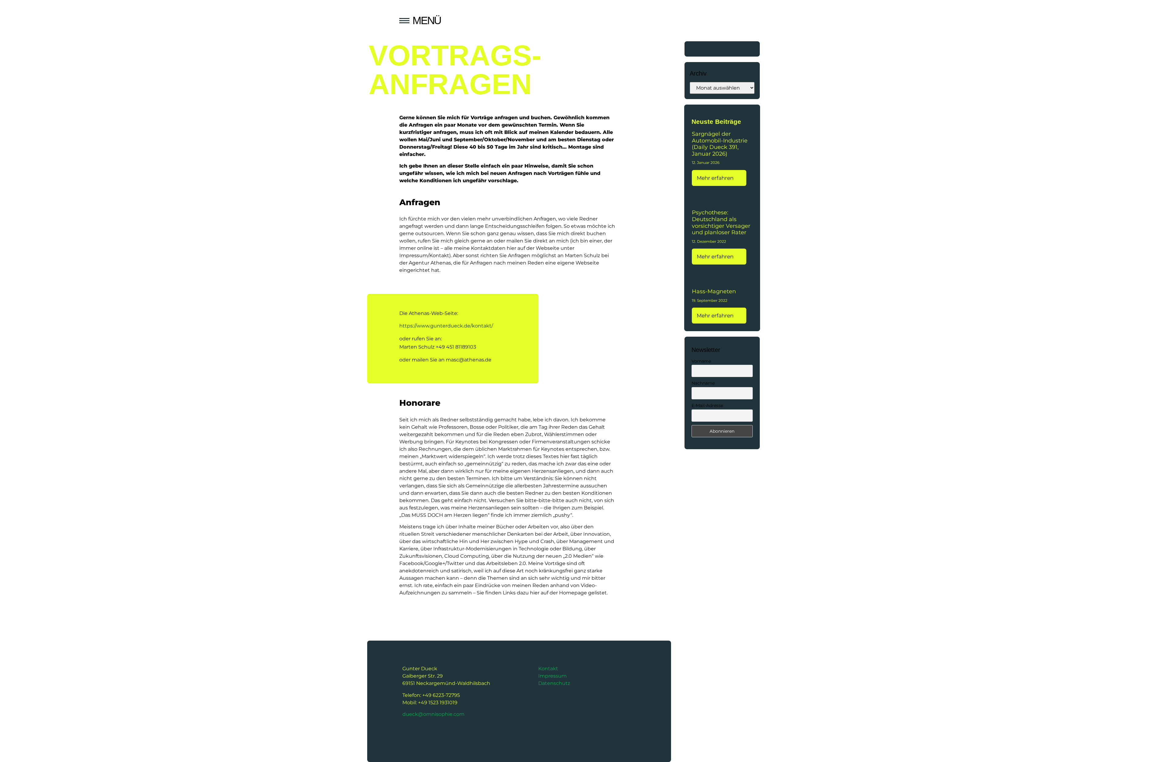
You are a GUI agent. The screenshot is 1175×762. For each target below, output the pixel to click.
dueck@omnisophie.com (433, 714)
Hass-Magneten (714, 291)
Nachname (703, 383)
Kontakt (548, 668)
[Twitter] (696, 49)
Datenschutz (554, 683)
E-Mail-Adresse (707, 405)
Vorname (701, 361)
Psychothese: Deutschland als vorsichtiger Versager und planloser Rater (721, 222)
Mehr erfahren (716, 178)
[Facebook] (730, 49)
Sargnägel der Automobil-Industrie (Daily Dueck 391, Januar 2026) (720, 144)
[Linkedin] (747, 49)
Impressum (552, 676)
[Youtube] (713, 49)
